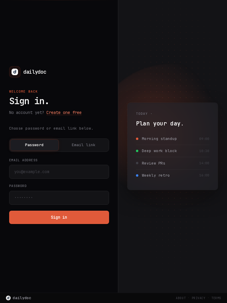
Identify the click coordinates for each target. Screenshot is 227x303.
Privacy (198, 298)
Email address (23, 160)
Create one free (64, 112)
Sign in (59, 217)
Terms (216, 298)
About (181, 298)
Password (34, 144)
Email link (83, 144)
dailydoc (22, 297)
